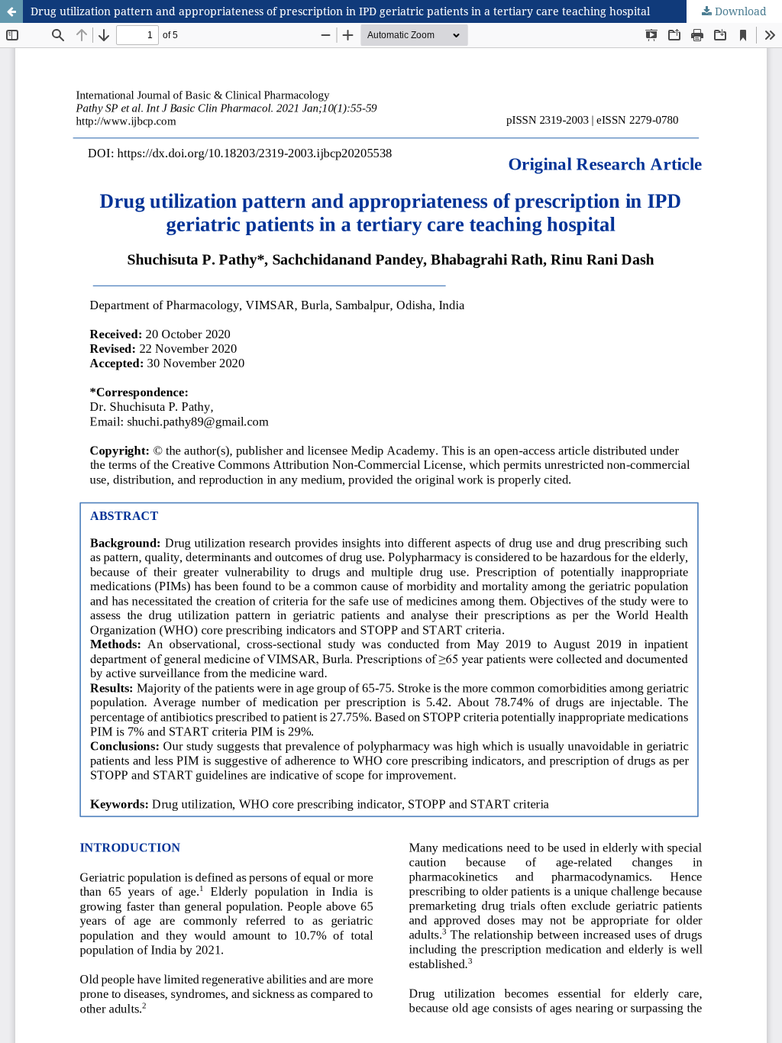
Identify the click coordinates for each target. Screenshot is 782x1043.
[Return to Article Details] (11, 11)
